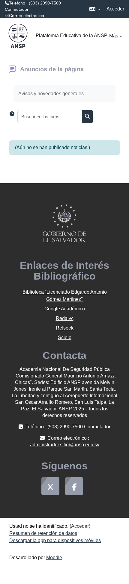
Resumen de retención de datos (43, 533)
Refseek (65, 327)
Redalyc (65, 318)
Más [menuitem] (113, 35)
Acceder (115, 8)
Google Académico (64, 308)
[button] (95, 9)
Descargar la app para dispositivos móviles (55, 540)
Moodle (54, 557)
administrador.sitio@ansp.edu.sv (36, 21)
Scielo (64, 337)
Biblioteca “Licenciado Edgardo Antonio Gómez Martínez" (64, 295)
